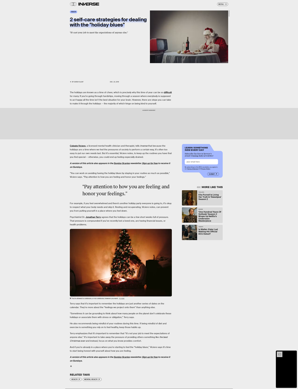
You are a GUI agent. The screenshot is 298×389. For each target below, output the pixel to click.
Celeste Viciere (78, 145)
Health (74, 379)
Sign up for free (150, 163)
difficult (168, 92)
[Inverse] (89, 4)
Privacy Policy (205, 169)
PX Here (121, 298)
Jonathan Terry (93, 217)
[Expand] (278, 352)
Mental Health (90, 379)
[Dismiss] (294, 352)
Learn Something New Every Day (196, 148)
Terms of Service (192, 169)
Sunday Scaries (122, 163)
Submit (212, 174)
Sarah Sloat (78, 82)
